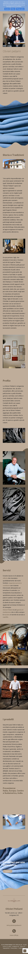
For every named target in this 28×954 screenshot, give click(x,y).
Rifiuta (13, 9)
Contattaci (7, 871)
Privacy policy (14, 948)
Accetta (7, 9)
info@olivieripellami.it (14, 925)
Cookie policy (21, 948)
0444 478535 (14, 935)
